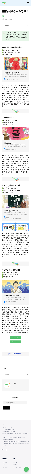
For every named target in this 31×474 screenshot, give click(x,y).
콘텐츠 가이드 (5, 467)
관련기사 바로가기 (15, 337)
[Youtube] (2, 450)
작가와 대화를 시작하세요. (16, 354)
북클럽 (4, 368)
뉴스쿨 (14, 383)
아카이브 (3, 464)
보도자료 (15, 462)
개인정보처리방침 (17, 467)
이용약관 (15, 464)
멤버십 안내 (4, 462)
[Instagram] (6, 450)
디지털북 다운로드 (15, 342)
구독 (6, 407)
